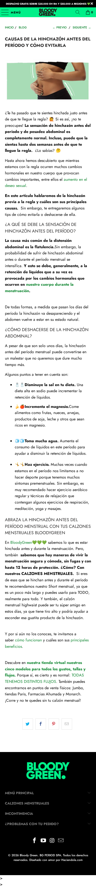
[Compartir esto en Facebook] (40, 724)
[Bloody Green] (48, 12)
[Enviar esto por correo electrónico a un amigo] (67, 724)
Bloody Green (29, 855)
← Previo (59, 27)
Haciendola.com (72, 860)
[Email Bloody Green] (61, 840)
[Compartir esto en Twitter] (27, 724)
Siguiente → (82, 27)
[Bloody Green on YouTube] (43, 840)
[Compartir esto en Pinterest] (53, 724)
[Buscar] (77, 12)
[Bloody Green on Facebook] (34, 840)
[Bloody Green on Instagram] (52, 840)
